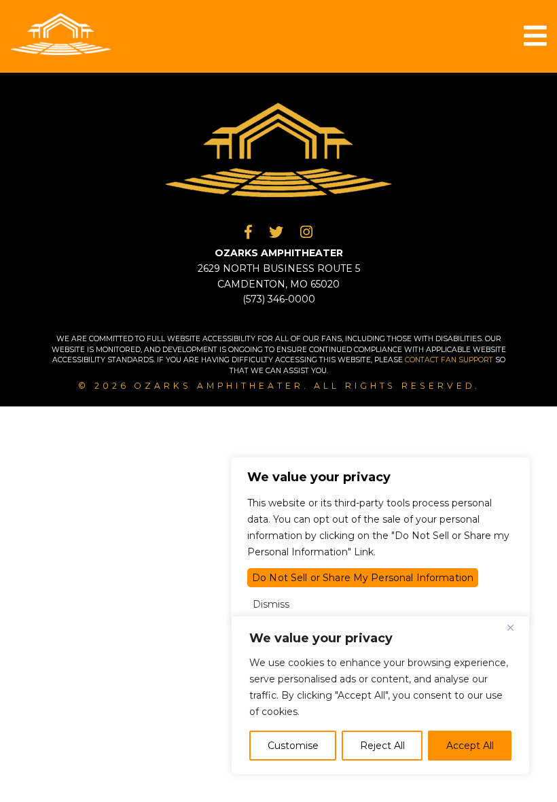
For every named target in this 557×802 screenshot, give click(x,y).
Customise (293, 745)
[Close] (515, 627)
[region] (380, 695)
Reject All (382, 745)
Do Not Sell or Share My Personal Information (362, 578)
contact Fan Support (450, 359)
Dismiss (271, 604)
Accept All (470, 745)
